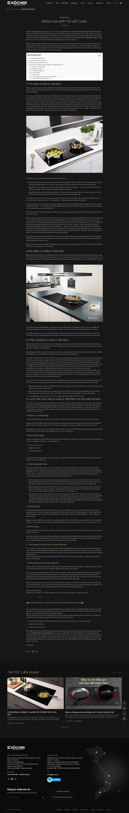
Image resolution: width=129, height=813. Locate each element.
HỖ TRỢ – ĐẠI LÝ (84, 809)
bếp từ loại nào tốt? (35, 198)
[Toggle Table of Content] (98, 55)
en (115, 3)
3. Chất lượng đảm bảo (38, 70)
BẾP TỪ (57, 3)
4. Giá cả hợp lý (36, 72)
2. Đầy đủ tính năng (37, 68)
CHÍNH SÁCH (99, 3)
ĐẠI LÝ (82, 3)
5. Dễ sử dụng (35, 74)
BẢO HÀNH (74, 3)
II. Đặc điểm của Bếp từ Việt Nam (38, 60)
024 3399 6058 (12, 774)
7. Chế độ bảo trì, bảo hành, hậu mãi (41, 78)
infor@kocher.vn (53, 774)
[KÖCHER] (17, 3)
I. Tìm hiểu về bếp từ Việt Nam (36, 58)
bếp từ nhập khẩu (32, 90)
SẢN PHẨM (65, 3)
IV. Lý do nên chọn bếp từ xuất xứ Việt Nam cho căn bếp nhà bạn (46, 64)
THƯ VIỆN (75, 809)
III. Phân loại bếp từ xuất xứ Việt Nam (38, 62)
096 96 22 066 (25, 774)
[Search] (121, 3)
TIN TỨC (90, 3)
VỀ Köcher (49, 3)
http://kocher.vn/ (41, 627)
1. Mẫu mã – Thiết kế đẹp (38, 67)
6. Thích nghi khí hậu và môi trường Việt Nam (44, 76)
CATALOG (109, 809)
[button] (114, 672)
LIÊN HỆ (109, 3)
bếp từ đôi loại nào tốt (50, 393)
